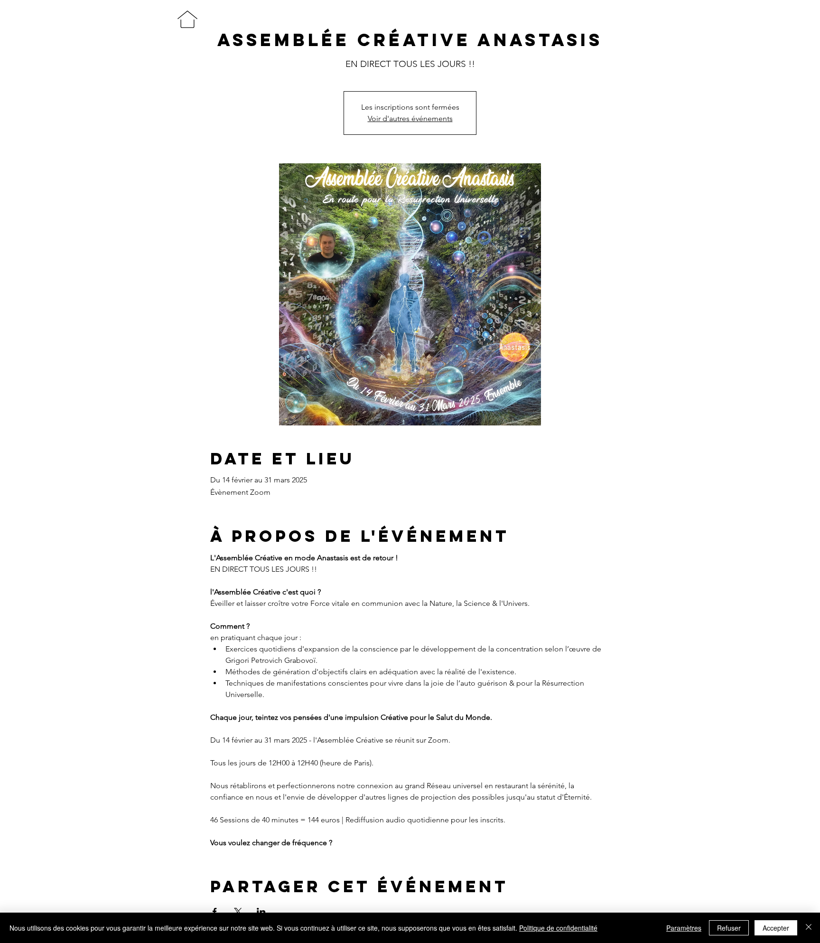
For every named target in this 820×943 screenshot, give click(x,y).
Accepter (776, 928)
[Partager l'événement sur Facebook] (214, 911)
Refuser (729, 928)
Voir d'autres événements (410, 118)
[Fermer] (808, 927)
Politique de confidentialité (558, 928)
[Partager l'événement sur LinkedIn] (261, 911)
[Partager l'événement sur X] (237, 911)
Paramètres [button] (683, 928)
